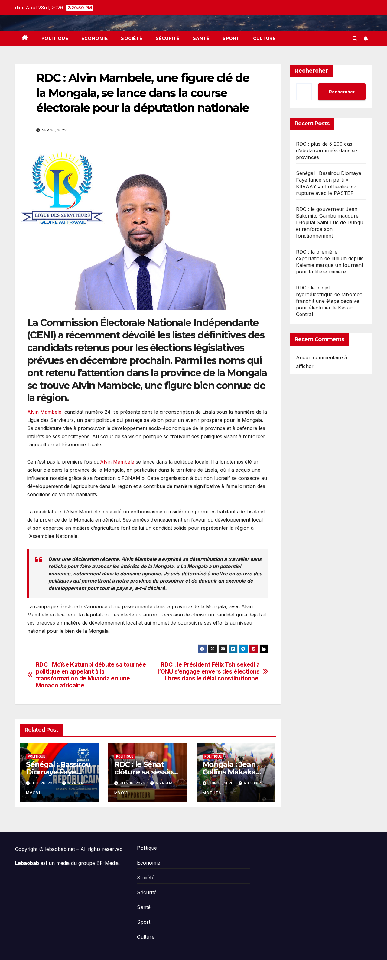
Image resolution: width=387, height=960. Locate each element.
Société (131, 38)
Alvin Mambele (44, 412)
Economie (94, 38)
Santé (201, 38)
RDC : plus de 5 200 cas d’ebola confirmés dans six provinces (327, 150)
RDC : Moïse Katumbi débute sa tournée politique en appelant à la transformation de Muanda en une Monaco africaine (91, 675)
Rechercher (311, 70)
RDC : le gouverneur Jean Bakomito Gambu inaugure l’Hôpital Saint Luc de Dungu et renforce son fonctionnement (329, 222)
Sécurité (168, 38)
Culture (264, 38)
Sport (231, 38)
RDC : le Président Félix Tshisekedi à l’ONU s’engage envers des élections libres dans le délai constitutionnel (209, 671)
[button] (355, 38)
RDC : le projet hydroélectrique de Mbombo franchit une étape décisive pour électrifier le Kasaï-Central (329, 301)
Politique (54, 38)
